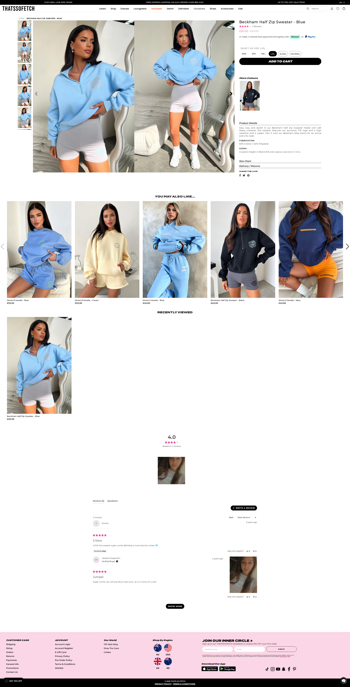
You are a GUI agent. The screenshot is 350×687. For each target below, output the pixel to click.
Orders (9, 652)
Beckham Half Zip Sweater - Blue (44, 18)
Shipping (10, 644)
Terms (288, 656)
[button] (331, 8)
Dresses (125, 8)
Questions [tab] (112, 501)
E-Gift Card (60, 652)
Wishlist (59, 668)
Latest (102, 8)
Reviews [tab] (98, 501)
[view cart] (343, 8)
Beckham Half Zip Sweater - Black (227, 300)
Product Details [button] (248, 123)
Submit (281, 649)
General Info (12, 664)
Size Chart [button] (245, 161)
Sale (240, 8)
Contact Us (12, 672)
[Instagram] (272, 669)
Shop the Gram (111, 648)
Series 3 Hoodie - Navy (290, 300)
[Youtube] (278, 669)
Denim (170, 8)
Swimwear (183, 8)
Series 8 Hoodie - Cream (87, 300)
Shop (113, 8)
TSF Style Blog (111, 644)
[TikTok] (267, 669)
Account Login (62, 644)
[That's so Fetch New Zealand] (168, 661)
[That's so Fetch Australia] (158, 648)
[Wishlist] (337, 8)
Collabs (107, 652)
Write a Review (246, 508)
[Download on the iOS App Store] (210, 670)
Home (22, 18)
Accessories (227, 8)
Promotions (12, 668)
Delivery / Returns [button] (249, 166)
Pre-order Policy (63, 660)
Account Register (64, 648)
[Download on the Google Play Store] (227, 670)
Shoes (213, 8)
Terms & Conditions (65, 664)
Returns (10, 656)
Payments (11, 660)
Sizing (9, 648)
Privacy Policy (62, 656)
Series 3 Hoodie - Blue (153, 300)
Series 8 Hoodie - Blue (18, 300)
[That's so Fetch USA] (168, 648)
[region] (172, 470)
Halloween (156, 8)
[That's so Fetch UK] (158, 661)
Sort (231, 517)
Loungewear (140, 8)
